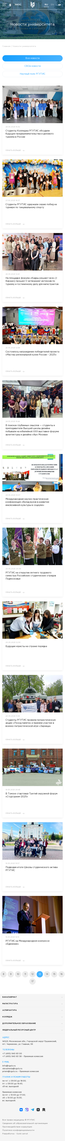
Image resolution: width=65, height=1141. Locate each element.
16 (61, 974)
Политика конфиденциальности (18, 1130)
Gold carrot (22, 1134)
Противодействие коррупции (17, 1127)
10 (18, 974)
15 (54, 974)
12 (32, 974)
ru (46, 5)
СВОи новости (32, 66)
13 (40, 974)
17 (32, 981)
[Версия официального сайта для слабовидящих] (59, 5)
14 (47, 974)
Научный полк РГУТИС (32, 74)
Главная (6, 46)
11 (25, 974)
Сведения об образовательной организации (25, 1123)
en (52, 5)
